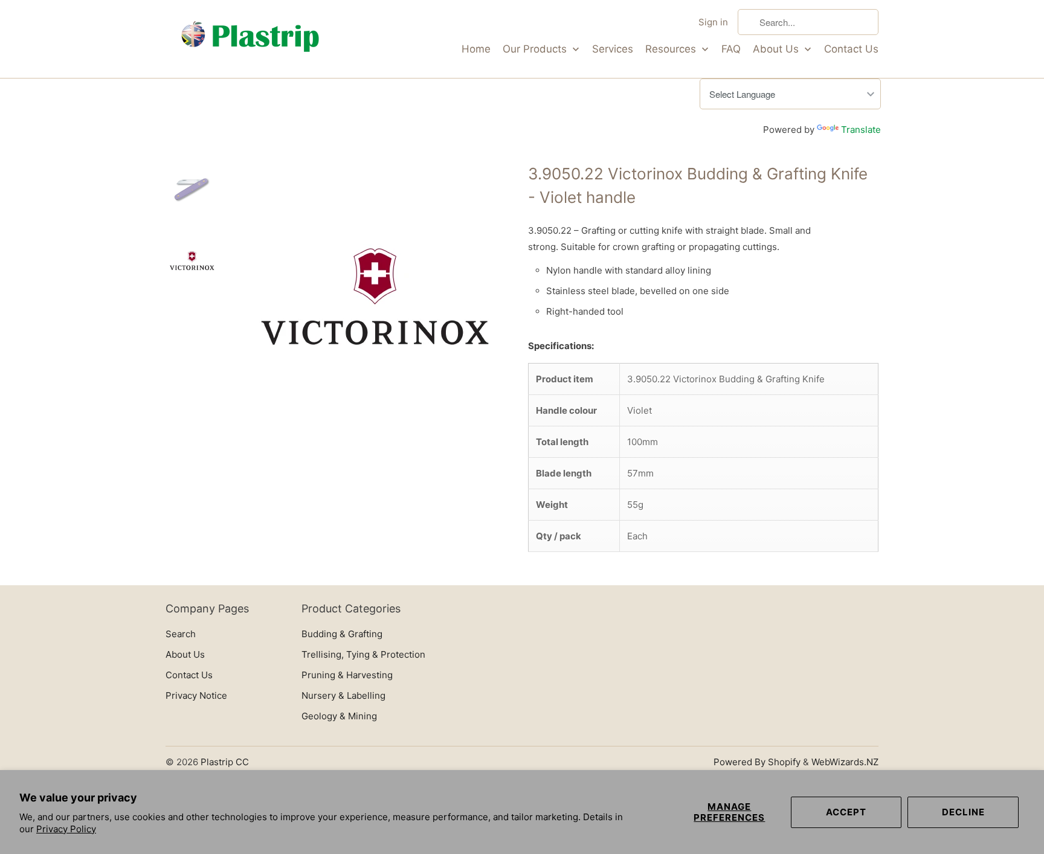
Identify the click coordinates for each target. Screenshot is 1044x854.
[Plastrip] (250, 39)
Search (181, 634)
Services (612, 49)
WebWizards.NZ (844, 762)
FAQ (731, 49)
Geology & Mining (339, 716)
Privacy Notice (196, 695)
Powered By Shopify (757, 762)
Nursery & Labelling (343, 695)
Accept (846, 812)
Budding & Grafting (341, 634)
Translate (861, 129)
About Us (777, 49)
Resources (672, 49)
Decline (963, 812)
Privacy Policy (66, 829)
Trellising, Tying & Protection (363, 654)
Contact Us (851, 49)
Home (476, 49)
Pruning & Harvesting (347, 675)
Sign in (713, 22)
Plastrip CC (225, 762)
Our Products (536, 49)
